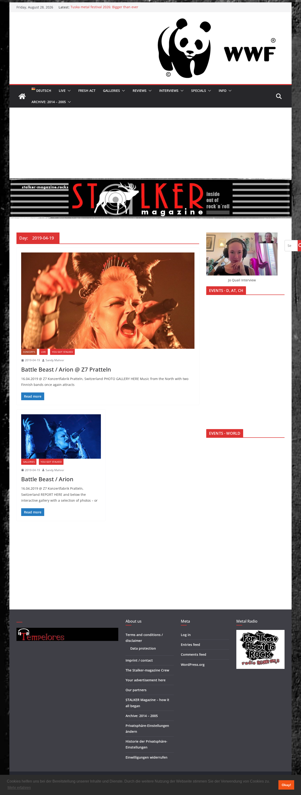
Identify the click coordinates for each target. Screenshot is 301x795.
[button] (68, 90)
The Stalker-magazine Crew (147, 670)
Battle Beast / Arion (47, 479)
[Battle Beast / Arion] (61, 436)
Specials (198, 90)
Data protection (143, 648)
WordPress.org (193, 664)
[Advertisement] (150, 143)
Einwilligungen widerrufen (146, 757)
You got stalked (62, 351)
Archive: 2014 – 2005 (49, 102)
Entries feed (190, 644)
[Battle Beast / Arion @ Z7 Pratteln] (107, 300)
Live (62, 90)
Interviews (168, 90)
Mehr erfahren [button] (19, 788)
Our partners (136, 690)
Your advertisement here (146, 680)
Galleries (111, 90)
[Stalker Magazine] (22, 96)
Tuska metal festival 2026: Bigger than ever (104, 7)
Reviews (140, 90)
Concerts (29, 351)
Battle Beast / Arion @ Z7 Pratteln (66, 369)
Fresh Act (86, 90)
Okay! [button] (286, 785)
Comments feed (193, 654)
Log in (186, 634)
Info (222, 90)
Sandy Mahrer (55, 360)
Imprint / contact (139, 660)
